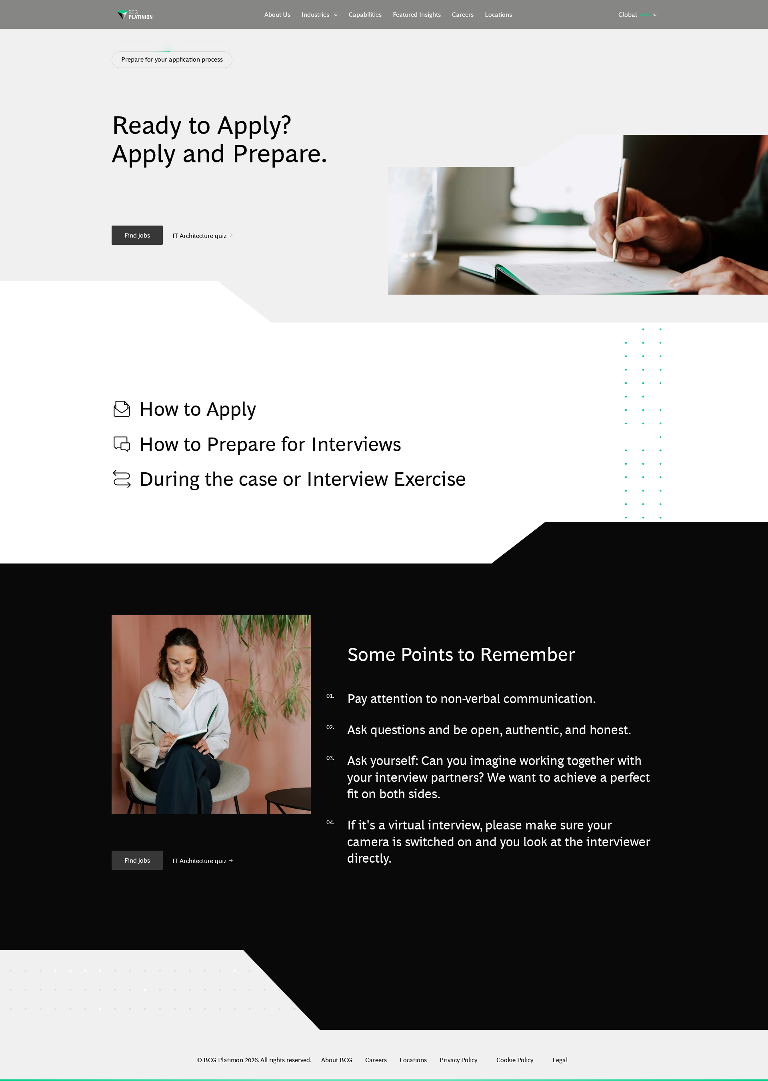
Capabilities (365, 14)
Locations (498, 14)
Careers (463, 14)
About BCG (336, 1059)
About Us (277, 14)
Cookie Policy (514, 1059)
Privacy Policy (458, 1059)
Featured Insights (417, 14)
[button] (320, 14)
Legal (560, 1059)
